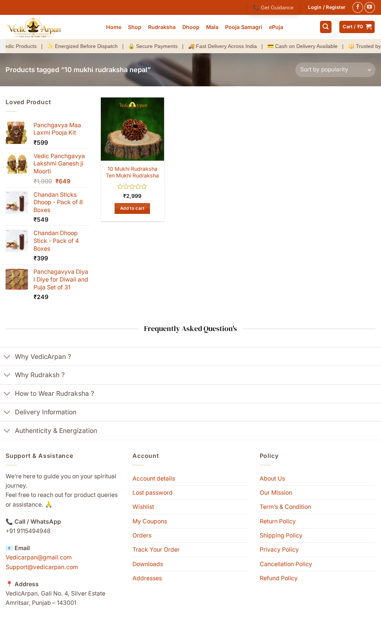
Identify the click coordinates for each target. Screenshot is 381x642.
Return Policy (278, 521)
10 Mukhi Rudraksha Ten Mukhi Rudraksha (132, 172)
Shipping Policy (281, 535)
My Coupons (149, 521)
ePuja (276, 27)
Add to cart (132, 208)
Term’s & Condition (285, 506)
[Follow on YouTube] (369, 7)
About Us (272, 478)
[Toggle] (7, 357)
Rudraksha (162, 27)
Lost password (152, 492)
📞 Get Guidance (273, 7)
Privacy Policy (279, 549)
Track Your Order (156, 549)
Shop (134, 27)
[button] (327, 7)
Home (113, 27)
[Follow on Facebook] (357, 7)
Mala (212, 27)
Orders (141, 535)
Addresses (147, 578)
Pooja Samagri (243, 27)
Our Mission (276, 492)
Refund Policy (279, 578)
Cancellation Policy (286, 564)
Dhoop (190, 27)
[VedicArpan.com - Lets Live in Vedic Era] (50, 27)
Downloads (147, 564)
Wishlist (143, 506)
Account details (153, 478)
